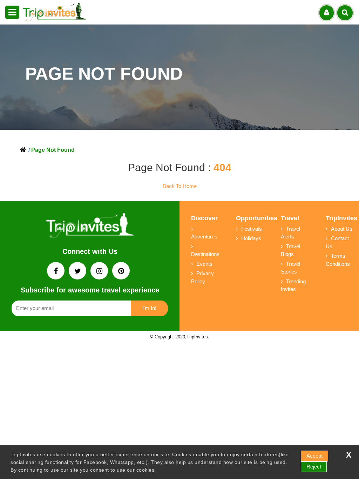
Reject (313, 467)
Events (204, 264)
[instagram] (99, 272)
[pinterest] (121, 272)
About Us (341, 229)
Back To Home (180, 186)
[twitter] (78, 272)
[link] (90, 227)
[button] (12, 12)
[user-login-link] (326, 13)
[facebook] (56, 272)
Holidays (251, 238)
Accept (314, 456)
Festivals (251, 229)
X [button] (348, 455)
